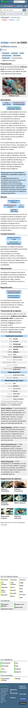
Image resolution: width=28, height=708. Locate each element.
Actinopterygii (17, 344)
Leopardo (18, 669)
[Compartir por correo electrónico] (18, 42)
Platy (21, 588)
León (16, 663)
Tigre (16, 666)
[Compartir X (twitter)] (24, 42)
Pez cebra (23, 594)
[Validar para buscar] (26, 2)
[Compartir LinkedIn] (26, 42)
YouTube (22, 703)
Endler (21, 585)
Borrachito (4, 595)
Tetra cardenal (13, 583)
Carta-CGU (22, 694)
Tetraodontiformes (18, 346)
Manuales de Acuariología (14, 691)
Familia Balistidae (6, 427)
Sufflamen (16, 352)
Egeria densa (19, 607)
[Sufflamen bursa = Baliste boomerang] (14, 86)
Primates (3, 672)
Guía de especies (8, 6)
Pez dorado (4, 580)
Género (6, 408)
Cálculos (20, 6)
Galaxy (13, 587)
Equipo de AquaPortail (22, 687)
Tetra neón (14, 580)
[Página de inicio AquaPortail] (7, 2)
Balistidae (15, 349)
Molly (21, 591)
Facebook (23, 699)
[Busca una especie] (24, 10)
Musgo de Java (19, 604)
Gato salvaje (4, 666)
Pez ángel (13, 593)
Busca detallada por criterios (14, 14)
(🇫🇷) (14, 6)
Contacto (13, 697)
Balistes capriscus (19, 503)
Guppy (21, 582)
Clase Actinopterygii (7, 461)
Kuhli (21, 597)
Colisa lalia (4, 587)
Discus (12, 596)
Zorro (2, 669)
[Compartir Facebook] (22, 42)
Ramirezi (13, 590)
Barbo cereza (3, 591)
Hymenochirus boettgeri (5, 679)
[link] (7, 1)
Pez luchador (3, 583)
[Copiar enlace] (20, 42)
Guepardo (18, 672)
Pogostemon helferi (7, 609)
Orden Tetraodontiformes (9, 444)
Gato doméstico (5, 663)
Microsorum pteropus (5, 605)
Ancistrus (22, 580)
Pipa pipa (17, 678)
